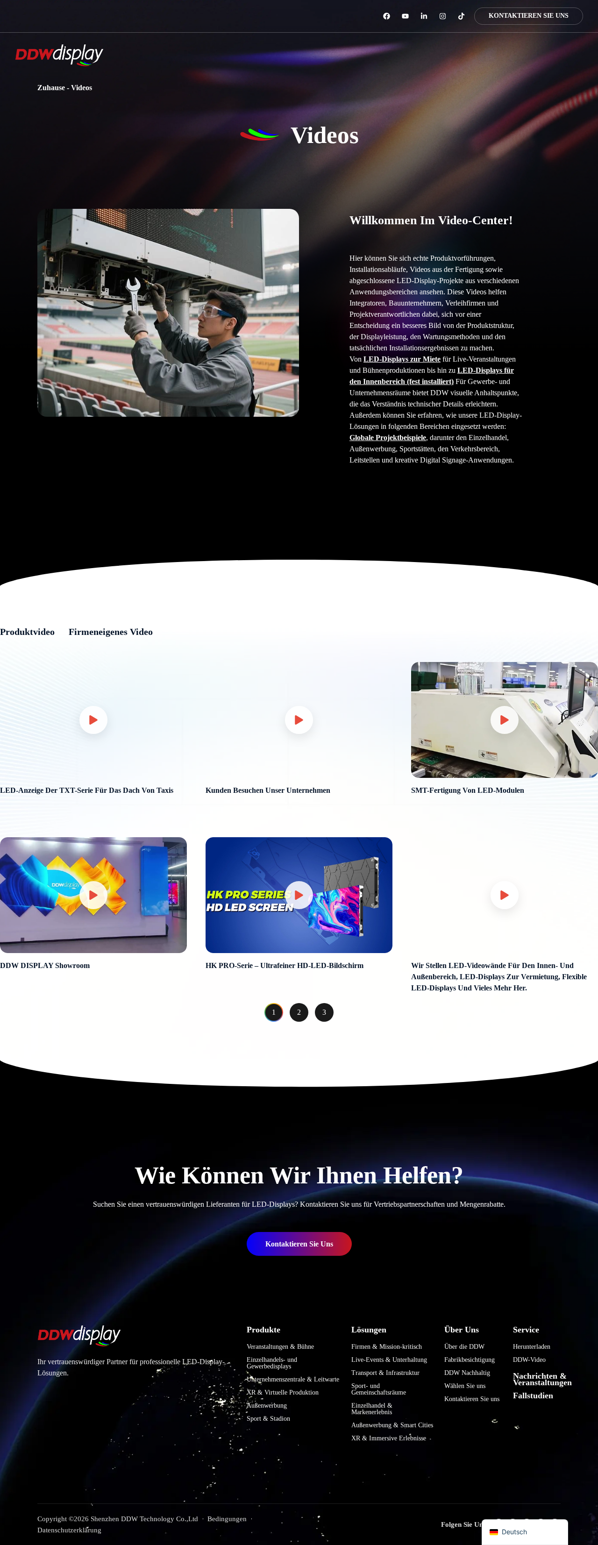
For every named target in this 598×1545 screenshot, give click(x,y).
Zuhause (51, 88)
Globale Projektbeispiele (387, 437)
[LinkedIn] (423, 16)
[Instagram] (442, 16)
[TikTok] (461, 16)
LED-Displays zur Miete (402, 359)
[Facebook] (386, 16)
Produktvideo (27, 632)
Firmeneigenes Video (111, 632)
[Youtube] (405, 16)
